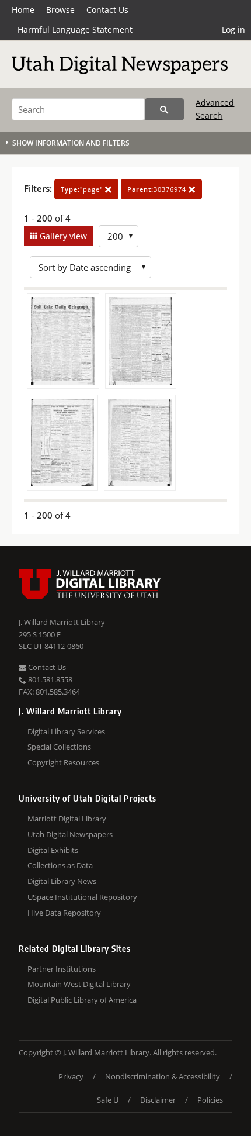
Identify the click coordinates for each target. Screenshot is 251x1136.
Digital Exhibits (52, 850)
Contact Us (107, 9)
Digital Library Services (66, 731)
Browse (60, 9)
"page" (83, 189)
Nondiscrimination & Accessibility (162, 1076)
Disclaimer (158, 1099)
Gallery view (62, 235)
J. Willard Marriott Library (62, 622)
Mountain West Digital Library (79, 984)
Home (23, 9)
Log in (233, 29)
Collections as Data (60, 865)
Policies (210, 1099)
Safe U (107, 1099)
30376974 (158, 189)
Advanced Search (215, 109)
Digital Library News (61, 881)
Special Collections (59, 746)
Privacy (70, 1076)
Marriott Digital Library (66, 818)
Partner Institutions (61, 969)
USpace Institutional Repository (82, 897)
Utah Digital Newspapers (70, 834)
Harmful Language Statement (75, 29)
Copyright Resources (63, 762)
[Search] (164, 109)
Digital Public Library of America (82, 1000)
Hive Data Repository (64, 912)
